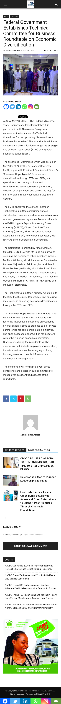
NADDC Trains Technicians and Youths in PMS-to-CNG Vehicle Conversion (30, 577)
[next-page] (10, 518)
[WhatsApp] (28, 398)
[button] (5, 4)
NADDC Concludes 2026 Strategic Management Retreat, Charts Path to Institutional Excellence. (29, 567)
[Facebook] (6, 106)
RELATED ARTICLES (15, 450)
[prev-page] (5, 518)
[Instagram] (30, 106)
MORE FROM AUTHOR (39, 450)
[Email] (36, 106)
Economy (14, 17)
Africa (6, 17)
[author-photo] (30, 430)
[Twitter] (12, 106)
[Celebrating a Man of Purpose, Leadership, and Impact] (11, 480)
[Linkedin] (18, 106)
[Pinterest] (21, 398)
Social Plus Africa (13, 50)
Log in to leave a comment (30, 546)
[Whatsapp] (24, 106)
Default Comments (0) (12, 534)
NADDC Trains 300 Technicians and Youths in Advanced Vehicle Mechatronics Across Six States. (30, 587)
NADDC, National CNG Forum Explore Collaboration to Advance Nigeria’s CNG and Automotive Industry (31, 606)
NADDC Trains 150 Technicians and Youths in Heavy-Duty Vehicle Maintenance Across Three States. (31, 596)
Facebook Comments (33, 534)
